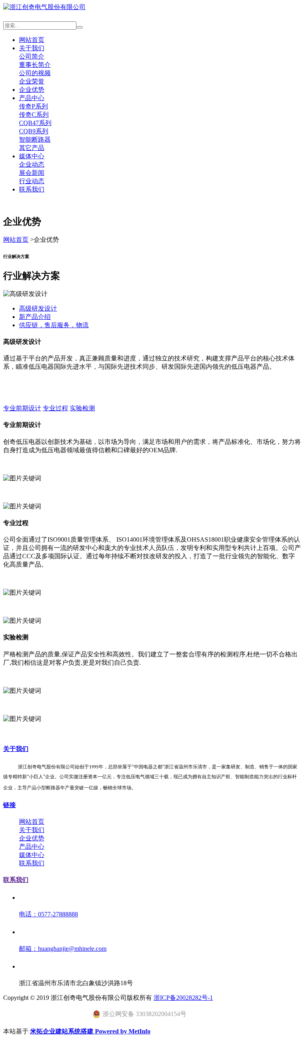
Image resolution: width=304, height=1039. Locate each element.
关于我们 (31, 48)
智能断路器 (35, 139)
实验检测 (82, 408)
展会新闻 (31, 172)
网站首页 (31, 39)
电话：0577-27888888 (48, 914)
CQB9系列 (33, 131)
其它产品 (31, 147)
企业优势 (31, 89)
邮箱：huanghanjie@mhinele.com (62, 948)
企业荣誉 (31, 81)
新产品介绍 (35, 316)
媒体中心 (31, 156)
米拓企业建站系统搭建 (62, 1031)
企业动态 (31, 164)
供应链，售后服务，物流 (54, 325)
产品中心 (31, 98)
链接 (9, 805)
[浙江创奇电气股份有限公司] (44, 7)
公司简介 (31, 56)
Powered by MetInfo (122, 1031)
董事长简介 (35, 64)
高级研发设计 (38, 308)
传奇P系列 (33, 106)
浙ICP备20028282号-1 (183, 997)
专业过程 (55, 408)
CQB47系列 (35, 122)
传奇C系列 (34, 114)
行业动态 (31, 181)
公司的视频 (35, 73)
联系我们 (31, 189)
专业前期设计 (22, 408)
